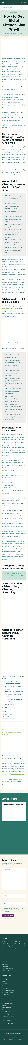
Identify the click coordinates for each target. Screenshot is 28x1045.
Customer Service (6, 1001)
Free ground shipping (9, 732)
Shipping (4, 1005)
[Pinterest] (7, 1023)
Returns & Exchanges (7, 1003)
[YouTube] (12, 1023)
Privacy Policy (5, 1014)
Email (5, 903)
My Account (5, 986)
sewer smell (5, 308)
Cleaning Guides (6, 994)
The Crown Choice (6, 941)
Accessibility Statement (8, 1016)
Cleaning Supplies (6, 973)
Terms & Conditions (7, 1011)
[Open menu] (3, 2)
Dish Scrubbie (17, 941)
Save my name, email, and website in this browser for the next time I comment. (14, 910)
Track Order (5, 983)
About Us (4, 981)
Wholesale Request (7, 1007)
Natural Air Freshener (7, 968)
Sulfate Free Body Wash (8, 971)
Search (25, 7)
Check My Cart (5, 988)
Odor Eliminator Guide (7, 992)
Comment (6, 870)
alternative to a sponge (18, 774)
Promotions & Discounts (8, 990)
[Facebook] (3, 1023)
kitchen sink (15, 516)
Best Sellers (5, 964)
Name (5, 896)
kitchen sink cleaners (16, 518)
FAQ (3, 1009)
